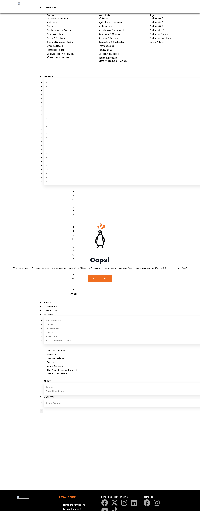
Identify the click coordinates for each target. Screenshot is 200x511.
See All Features (57, 373)
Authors (48, 76)
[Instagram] (124, 502)
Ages (153, 15)
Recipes (49, 332)
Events (47, 302)
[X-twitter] (114, 502)
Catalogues (50, 310)
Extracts (49, 324)
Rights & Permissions (55, 391)
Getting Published (53, 403)
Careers (49, 387)
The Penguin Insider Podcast (58, 340)
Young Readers (53, 336)
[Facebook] (104, 502)
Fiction (51, 15)
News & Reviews (53, 328)
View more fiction (58, 57)
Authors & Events (53, 320)
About (47, 380)
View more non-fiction (112, 61)
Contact (49, 396)
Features (48, 314)
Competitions (51, 306)
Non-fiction (105, 15)
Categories (50, 7)
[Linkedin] (133, 502)
